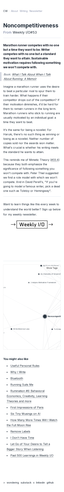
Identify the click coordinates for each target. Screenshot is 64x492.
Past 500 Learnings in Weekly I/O (31, 455)
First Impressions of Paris (27, 407)
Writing (24, 11)
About (14, 11)
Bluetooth (16, 378)
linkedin (40, 482)
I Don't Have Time (22, 437)
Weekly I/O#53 (25, 32)
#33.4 (55, 160)
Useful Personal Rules (24, 365)
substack (26, 482)
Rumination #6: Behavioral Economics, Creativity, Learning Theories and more (27, 396)
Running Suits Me (21, 384)
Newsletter (35, 11)
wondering (13, 482)
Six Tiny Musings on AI (25, 413)
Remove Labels (20, 431)
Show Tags (52, 268)
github (50, 482)
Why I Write (18, 372)
